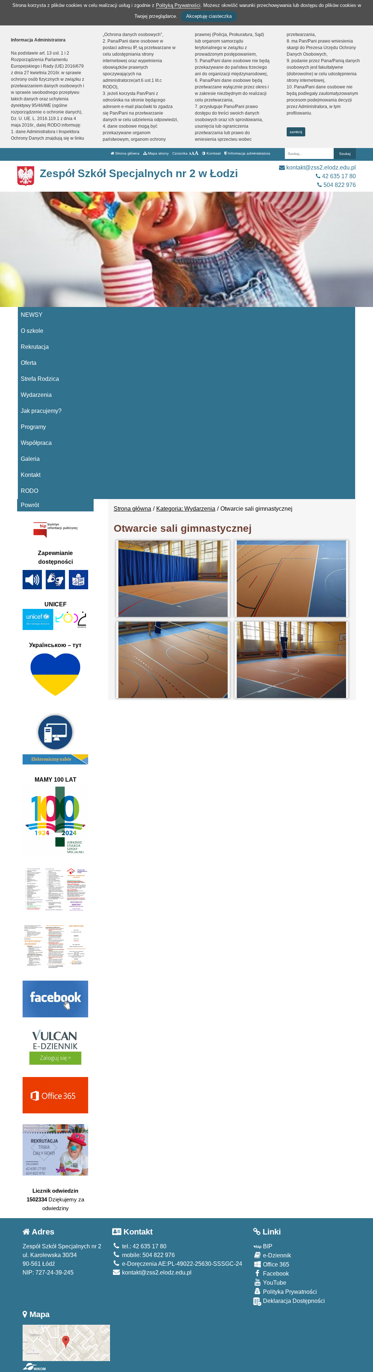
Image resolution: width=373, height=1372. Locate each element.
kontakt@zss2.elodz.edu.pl (320, 167)
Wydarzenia (36, 395)
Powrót (30, 505)
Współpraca (36, 443)
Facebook (275, 1274)
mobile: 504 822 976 (148, 1255)
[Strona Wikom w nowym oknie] (34, 1366)
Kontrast (213, 153)
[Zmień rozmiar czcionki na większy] (193, 153)
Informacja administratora (248, 153)
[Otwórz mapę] (66, 1342)
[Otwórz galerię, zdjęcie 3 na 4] (173, 660)
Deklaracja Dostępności (293, 1301)
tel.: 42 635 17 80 (143, 1246)
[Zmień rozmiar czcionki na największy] (197, 153)
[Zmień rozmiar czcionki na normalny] (190, 153)
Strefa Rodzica (40, 379)
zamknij (296, 132)
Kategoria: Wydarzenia (185, 509)
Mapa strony (158, 153)
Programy (33, 427)
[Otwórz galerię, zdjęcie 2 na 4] (291, 579)
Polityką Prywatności (178, 5)
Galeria (30, 459)
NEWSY (32, 315)
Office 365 (275, 1264)
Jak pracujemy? (41, 411)
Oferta (28, 363)
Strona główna (127, 153)
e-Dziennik (276, 1255)
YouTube (274, 1283)
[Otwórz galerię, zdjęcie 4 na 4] (291, 660)
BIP (267, 1246)
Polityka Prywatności (289, 1292)
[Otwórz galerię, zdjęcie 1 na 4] (173, 579)
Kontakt (30, 475)
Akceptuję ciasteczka (209, 16)
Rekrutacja (35, 347)
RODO (29, 491)
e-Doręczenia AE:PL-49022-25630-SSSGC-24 (181, 1264)
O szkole (32, 331)
